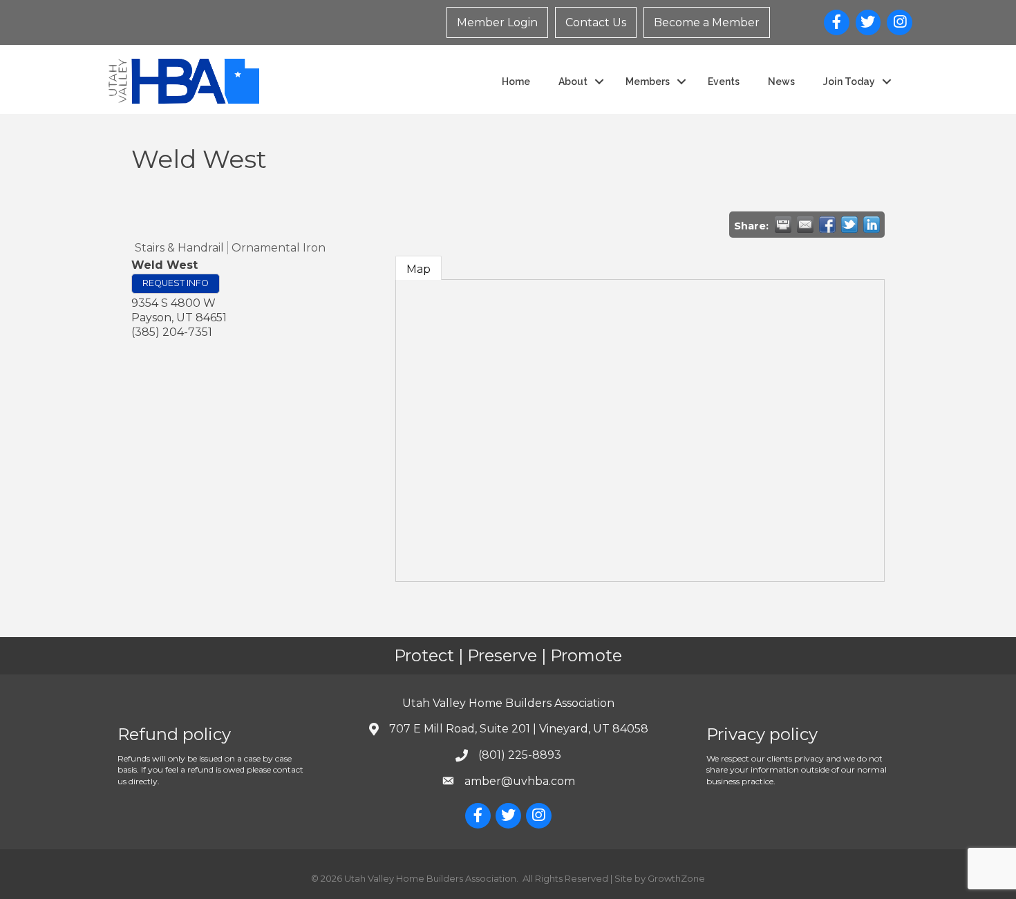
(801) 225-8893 (519, 754)
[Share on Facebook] (827, 224)
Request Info (175, 283)
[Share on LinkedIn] (871, 224)
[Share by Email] (805, 224)
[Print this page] (783, 224)
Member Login (497, 22)
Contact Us (595, 22)
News (781, 81)
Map (418, 269)
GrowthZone (676, 878)
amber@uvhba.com (519, 781)
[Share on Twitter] (849, 224)
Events (724, 81)
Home (516, 81)
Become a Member (707, 22)
